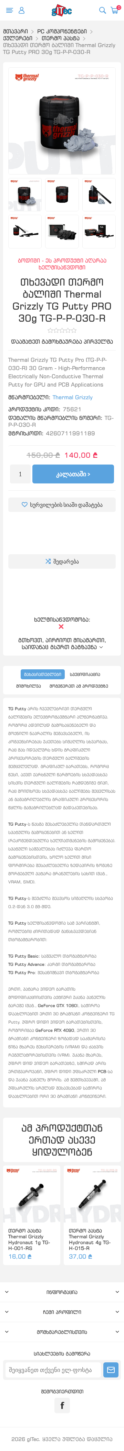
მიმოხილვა (28, 686)
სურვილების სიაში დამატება (66, 504)
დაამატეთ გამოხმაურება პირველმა (62, 341)
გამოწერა (110, 1369)
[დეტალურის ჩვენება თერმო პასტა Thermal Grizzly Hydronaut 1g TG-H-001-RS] (31, 1194)
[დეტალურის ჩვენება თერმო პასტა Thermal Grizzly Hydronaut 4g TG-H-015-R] (92, 1194)
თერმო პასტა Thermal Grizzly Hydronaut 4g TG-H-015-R (90, 1239)
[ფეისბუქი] (62, 1405)
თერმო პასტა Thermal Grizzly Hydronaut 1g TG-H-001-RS (29, 1239)
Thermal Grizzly (73, 397)
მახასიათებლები (42, 674)
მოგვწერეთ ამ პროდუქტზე (79, 686)
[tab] (43, 674)
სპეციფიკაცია (85, 674)
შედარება (66, 561)
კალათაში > (73, 474)
